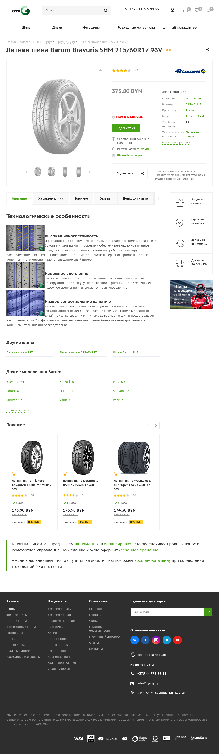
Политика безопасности (99, 629)
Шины (10, 609)
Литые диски (16, 645)
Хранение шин (59, 657)
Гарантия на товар (61, 621)
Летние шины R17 (19, 352)
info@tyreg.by (147, 683)
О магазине (98, 601)
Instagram (156, 640)
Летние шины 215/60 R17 (78, 352)
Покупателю (57, 601)
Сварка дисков (59, 669)
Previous (27, 172)
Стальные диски (18, 651)
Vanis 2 (65, 400)
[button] (201, 566)
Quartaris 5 (67, 391)
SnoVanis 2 (121, 391)
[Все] (206, 27)
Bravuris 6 (67, 382)
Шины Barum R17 (125, 352)
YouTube (177, 640)
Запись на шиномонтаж (200, 241)
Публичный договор (104, 637)
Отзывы (95, 643)
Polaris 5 (119, 382)
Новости (95, 615)
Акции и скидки (197, 201)
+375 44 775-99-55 (144, 9)
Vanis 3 (118, 400)
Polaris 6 (12, 391)
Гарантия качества (197, 221)
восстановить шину (152, 560)
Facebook (145, 640)
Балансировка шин (62, 663)
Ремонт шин (57, 651)
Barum (190, 110)
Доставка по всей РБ (199, 262)
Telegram (167, 640)
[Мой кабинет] (172, 10)
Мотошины (14, 633)
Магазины (96, 609)
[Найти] (106, 10)
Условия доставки (61, 615)
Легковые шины (193, 134)
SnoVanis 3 (14, 400)
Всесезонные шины (21, 627)
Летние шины (16, 621)
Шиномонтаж (58, 645)
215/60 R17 (193, 104)
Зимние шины (17, 615)
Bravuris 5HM (195, 116)
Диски (11, 639)
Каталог (12, 601)
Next (89, 172)
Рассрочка (55, 627)
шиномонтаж (87, 543)
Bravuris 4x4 (15, 382)
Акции (52, 633)
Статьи (94, 621)
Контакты (96, 649)
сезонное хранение (139, 550)
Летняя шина (195, 98)
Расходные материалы (23, 657)
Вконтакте (134, 640)
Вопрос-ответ (58, 639)
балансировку (117, 543)
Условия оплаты (60, 609)
